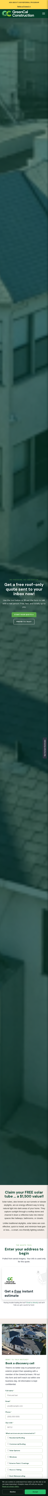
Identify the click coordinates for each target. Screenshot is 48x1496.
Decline (13, 1492)
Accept (35, 1492)
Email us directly (32, 1302)
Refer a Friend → (24, 7)
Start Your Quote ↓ (24, 615)
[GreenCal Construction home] (18, 13)
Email (8, 1401)
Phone (8, 1412)
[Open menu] (43, 13)
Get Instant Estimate (45, 748)
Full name (9, 1391)
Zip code (9, 1423)
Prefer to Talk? (24, 622)
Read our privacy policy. (10, 1486)
